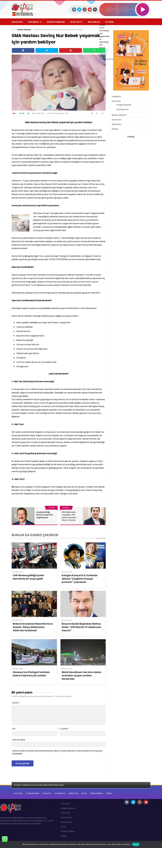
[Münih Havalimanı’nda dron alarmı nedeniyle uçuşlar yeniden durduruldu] (83, 652)
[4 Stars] (52, 113)
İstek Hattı (76, 22)
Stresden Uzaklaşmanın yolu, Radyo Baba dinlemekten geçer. (39, 785)
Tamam (135, 844)
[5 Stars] (53, 113)
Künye (84, 793)
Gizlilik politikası (96, 793)
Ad (14, 728)
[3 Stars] (51, 113)
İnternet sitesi (18, 739)
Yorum (16, 702)
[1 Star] (48, 113)
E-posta (64, 728)
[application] (124, 19)
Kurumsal (33, 22)
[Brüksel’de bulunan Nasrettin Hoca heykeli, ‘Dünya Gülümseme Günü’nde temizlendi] (34, 604)
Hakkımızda (73, 793)
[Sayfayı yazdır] (28, 113)
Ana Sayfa (18, 793)
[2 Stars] (49, 113)
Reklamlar (94, 22)
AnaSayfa (17, 22)
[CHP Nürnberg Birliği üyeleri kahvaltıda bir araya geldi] (34, 555)
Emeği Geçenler (123, 104)
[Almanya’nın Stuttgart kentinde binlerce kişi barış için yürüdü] (34, 652)
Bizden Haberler (56, 22)
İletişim (109, 22)
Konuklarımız (122, 109)
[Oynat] (142, 6)
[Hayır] (159, 844)
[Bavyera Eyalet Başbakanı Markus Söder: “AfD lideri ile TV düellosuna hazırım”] (83, 604)
